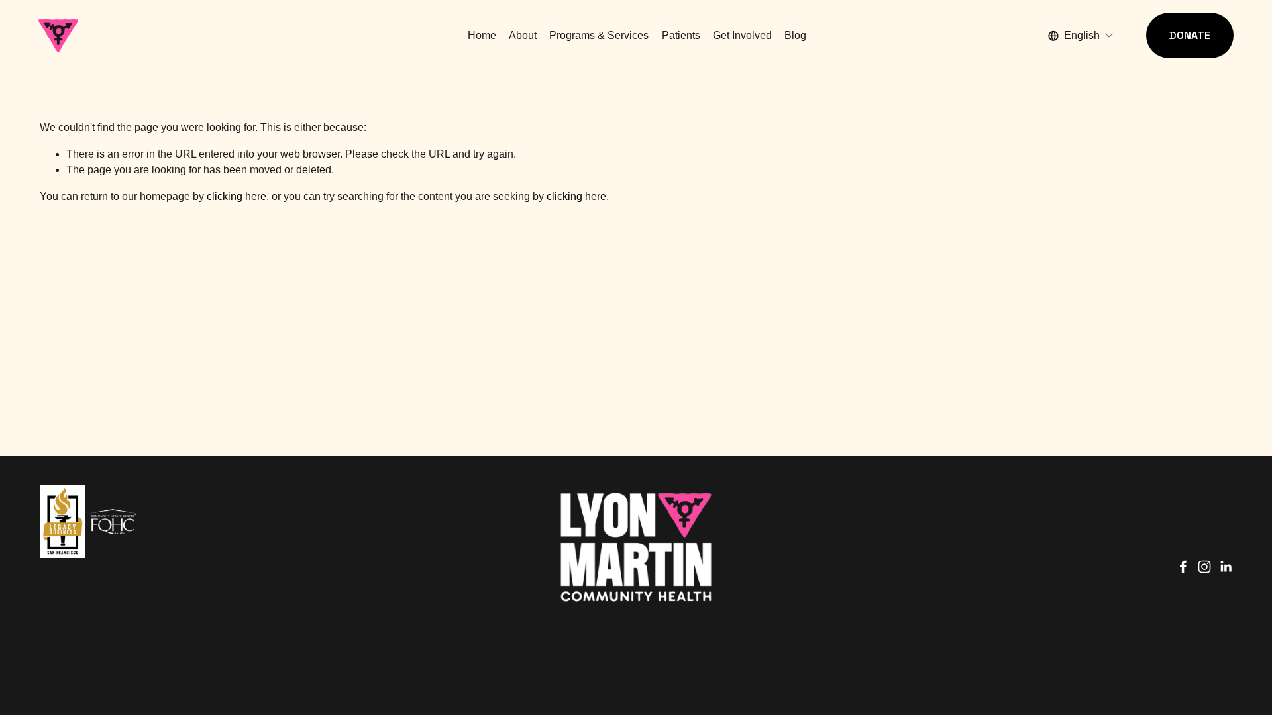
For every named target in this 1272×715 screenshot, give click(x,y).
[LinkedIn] (1225, 566)
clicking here (236, 196)
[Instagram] (1204, 566)
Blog (795, 35)
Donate (1189, 35)
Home (482, 35)
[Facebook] (1183, 566)
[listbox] (1081, 35)
